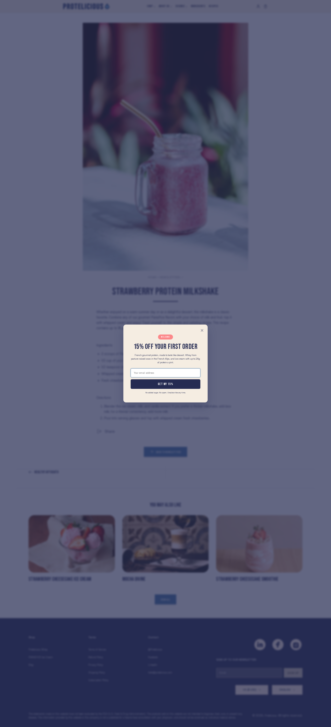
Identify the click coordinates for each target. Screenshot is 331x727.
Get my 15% (165, 384)
